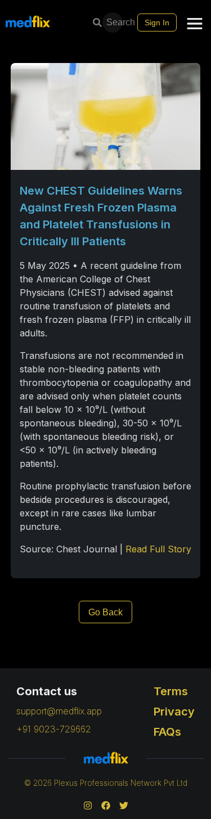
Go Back (105, 612)
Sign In (157, 22)
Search (115, 22)
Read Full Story (158, 549)
